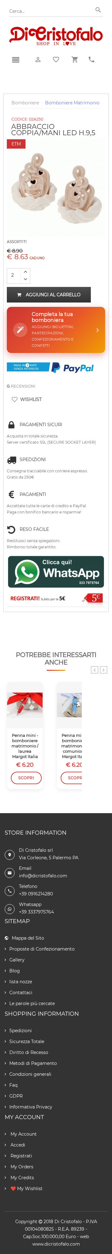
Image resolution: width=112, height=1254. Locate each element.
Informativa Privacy (30, 1107)
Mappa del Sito (28, 938)
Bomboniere (25, 103)
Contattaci (20, 992)
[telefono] (91, 59)
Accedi (17, 1145)
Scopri (26, 777)
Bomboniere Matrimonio (72, 103)
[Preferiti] (56, 59)
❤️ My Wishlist (26, 1188)
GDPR (16, 1096)
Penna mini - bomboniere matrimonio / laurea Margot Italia (25, 746)
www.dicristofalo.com (56, 1244)
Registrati (20, 1156)
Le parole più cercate (32, 1003)
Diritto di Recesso (28, 1052)
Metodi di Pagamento (33, 1063)
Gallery (17, 960)
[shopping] (75, 59)
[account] (37, 59)
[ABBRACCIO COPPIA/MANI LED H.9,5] (56, 140)
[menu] (15, 60)
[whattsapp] (56, 572)
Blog (14, 971)
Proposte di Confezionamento (42, 949)
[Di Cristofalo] (56, 29)
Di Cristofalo (68, 1221)
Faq (13, 1085)
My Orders (21, 1167)
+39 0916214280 (36, 894)
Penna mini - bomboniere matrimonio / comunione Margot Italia (74, 746)
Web (84, 1236)
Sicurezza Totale (26, 1041)
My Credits (21, 1177)
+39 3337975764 (36, 912)
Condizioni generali (30, 1074)
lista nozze (20, 982)
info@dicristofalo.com (43, 876)
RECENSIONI (22, 386)
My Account (23, 1134)
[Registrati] (56, 598)
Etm (16, 144)
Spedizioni (20, 1030)
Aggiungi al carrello (53, 295)
